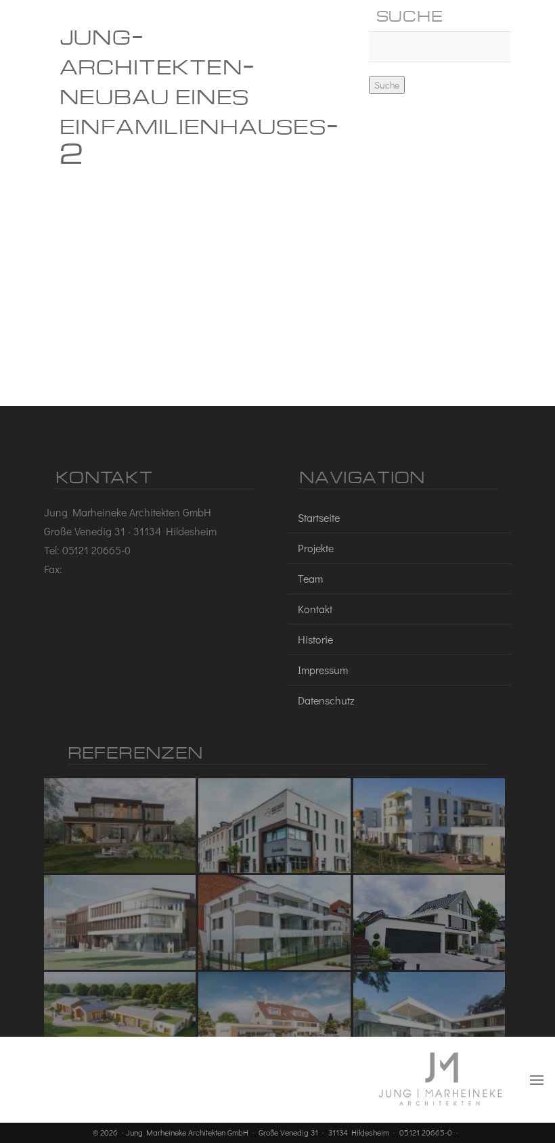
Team (310, 578)
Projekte (316, 548)
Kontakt (315, 609)
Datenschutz (326, 700)
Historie (315, 639)
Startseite (319, 517)
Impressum (323, 670)
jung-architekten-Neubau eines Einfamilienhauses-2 (199, 92)
